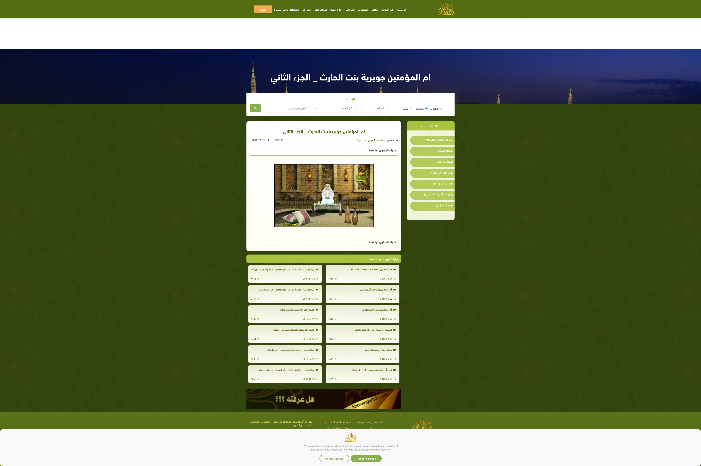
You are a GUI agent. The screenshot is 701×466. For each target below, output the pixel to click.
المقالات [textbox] (380, 108)
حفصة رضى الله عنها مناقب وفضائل (297, 309)
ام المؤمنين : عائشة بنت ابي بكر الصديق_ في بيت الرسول (286, 289)
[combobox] (374, 108)
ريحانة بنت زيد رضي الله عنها (378, 349)
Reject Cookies (334, 458)
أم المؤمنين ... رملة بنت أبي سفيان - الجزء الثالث (291, 349)
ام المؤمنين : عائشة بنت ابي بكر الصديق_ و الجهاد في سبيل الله (283, 269)
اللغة (263, 9)
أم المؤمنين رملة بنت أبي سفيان (376, 289)
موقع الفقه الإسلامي (336, 421)
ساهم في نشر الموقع (369, 421)
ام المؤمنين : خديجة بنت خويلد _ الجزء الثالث (370, 269)
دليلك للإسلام (374, 427)
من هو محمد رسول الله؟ (439, 139)
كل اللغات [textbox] (347, 108)
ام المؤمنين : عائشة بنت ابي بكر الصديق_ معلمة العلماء (287, 369)
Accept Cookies (366, 458)
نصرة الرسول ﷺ (444, 205)
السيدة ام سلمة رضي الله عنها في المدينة (294, 329)
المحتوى (419, 108)
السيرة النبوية (445, 150)
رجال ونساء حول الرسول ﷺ (438, 194)
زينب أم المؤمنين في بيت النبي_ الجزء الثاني (370, 369)
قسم (406, 108)
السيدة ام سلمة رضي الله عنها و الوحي (373, 329)
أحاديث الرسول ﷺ (443, 183)
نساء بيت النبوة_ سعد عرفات (370, 140)
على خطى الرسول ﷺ (441, 172)
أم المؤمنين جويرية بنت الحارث (377, 309)
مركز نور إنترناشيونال (338, 427)
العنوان (434, 108)
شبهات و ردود (445, 161)
